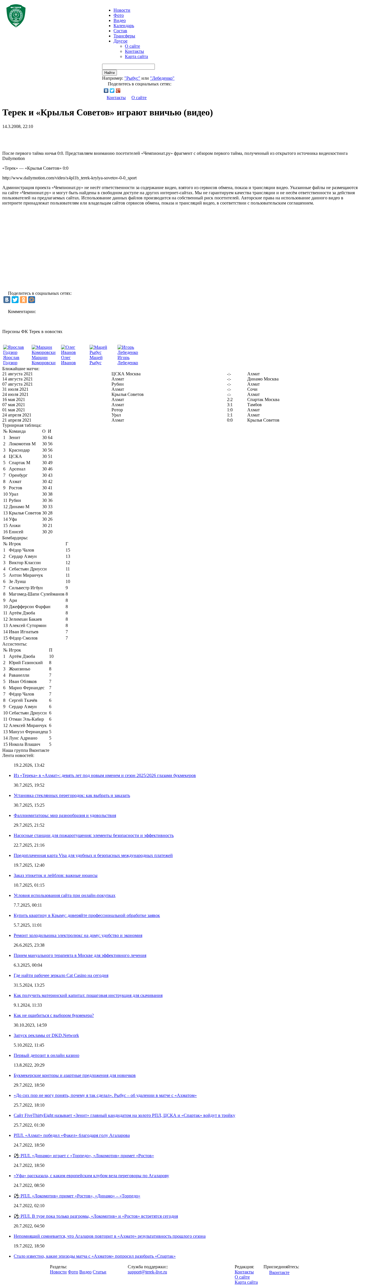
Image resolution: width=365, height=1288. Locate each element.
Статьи (99, 1271)
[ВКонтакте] (106, 90)
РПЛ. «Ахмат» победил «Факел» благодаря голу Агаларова (72, 1135)
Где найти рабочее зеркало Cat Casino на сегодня (61, 975)
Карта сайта (136, 56)
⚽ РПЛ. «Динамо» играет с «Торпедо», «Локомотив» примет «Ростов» (84, 1155)
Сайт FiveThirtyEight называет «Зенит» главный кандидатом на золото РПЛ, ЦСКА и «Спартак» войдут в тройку (124, 1115)
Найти (109, 73)
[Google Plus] (118, 90)
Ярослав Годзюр (11, 360)
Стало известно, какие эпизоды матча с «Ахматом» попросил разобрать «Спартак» (95, 1256)
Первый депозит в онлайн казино (46, 1055)
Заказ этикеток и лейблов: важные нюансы (56, 875)
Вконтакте (279, 1272)
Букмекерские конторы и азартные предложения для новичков (75, 1075)
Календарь (123, 25)
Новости (58, 1271)
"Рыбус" (132, 78)
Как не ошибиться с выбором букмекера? (54, 1015)
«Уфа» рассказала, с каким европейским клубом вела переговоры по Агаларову (91, 1175)
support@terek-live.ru (147, 1271)
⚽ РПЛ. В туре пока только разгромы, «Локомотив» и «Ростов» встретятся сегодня (96, 1216)
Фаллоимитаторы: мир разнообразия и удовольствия (65, 815)
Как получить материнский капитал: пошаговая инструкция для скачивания (88, 995)
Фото (118, 15)
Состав (120, 30)
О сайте (132, 46)
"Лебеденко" (162, 78)
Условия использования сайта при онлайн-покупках (64, 895)
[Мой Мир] (31, 299)
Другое (120, 41)
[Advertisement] (69, 137)
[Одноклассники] (23, 299)
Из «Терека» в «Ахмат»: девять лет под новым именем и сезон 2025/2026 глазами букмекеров (105, 775)
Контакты (134, 51)
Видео (119, 20)
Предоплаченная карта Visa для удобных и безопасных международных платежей (93, 855)
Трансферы (124, 35)
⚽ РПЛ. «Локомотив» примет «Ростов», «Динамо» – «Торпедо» (77, 1195)
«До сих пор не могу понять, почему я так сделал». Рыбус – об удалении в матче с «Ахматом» (105, 1095)
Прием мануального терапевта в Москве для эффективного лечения (80, 955)
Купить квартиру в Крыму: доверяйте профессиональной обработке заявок (87, 915)
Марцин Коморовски (44, 360)
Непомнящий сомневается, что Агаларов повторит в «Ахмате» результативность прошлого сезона (110, 1236)
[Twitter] (112, 90)
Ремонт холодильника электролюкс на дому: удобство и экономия (78, 935)
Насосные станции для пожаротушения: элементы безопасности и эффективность (94, 835)
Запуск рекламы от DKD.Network (46, 1035)
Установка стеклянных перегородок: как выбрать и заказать (72, 795)
